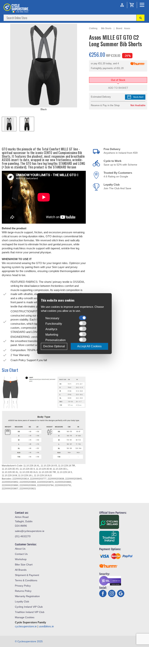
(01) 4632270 (23, 536)
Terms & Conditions (26, 580)
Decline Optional (54, 346)
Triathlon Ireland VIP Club (29, 612)
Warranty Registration (27, 596)
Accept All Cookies (89, 346)
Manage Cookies (24, 617)
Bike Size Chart (24, 564)
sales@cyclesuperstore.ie (29, 531)
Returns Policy (23, 590)
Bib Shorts (106, 28)
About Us (20, 548)
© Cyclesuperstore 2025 (29, 641)
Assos (127, 28)
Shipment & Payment (27, 575)
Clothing (93, 28)
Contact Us (21, 553)
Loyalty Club (22, 601)
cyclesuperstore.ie (26, 626)
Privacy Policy (23, 585)
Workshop (21, 559)
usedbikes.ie (46, 626)
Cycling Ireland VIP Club (29, 606)
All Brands (21, 569)
